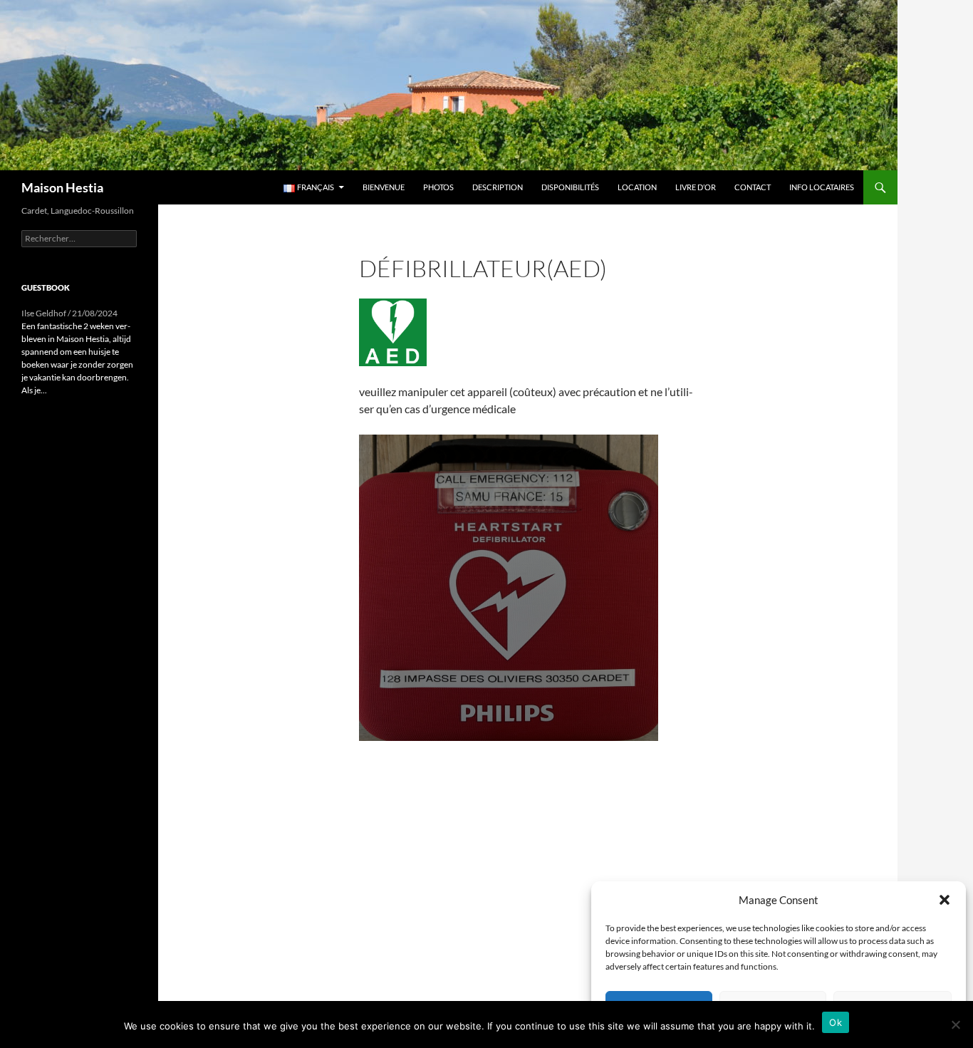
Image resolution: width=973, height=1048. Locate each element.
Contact (752, 187)
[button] (944, 900)
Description (497, 187)
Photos (438, 187)
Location (637, 187)
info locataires (821, 187)
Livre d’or (695, 187)
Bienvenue (384, 187)
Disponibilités (570, 187)
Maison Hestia (62, 187)
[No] (955, 1024)
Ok (835, 1022)
